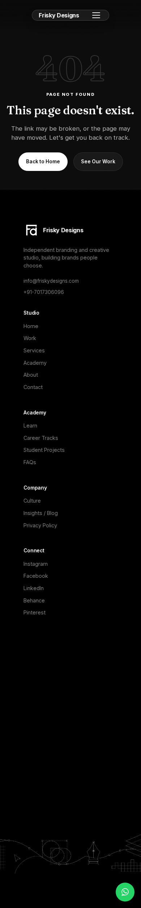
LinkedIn (34, 588)
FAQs (30, 462)
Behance (34, 600)
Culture (32, 501)
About (31, 375)
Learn (30, 425)
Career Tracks (41, 438)
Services (34, 350)
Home (31, 326)
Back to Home (43, 161)
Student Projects (44, 450)
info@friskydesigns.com (51, 281)
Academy (35, 363)
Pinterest (35, 612)
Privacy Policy (40, 525)
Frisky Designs (59, 15)
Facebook (36, 576)
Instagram (36, 564)
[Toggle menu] (96, 15)
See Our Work (98, 161)
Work (30, 338)
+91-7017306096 (44, 292)
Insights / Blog (41, 513)
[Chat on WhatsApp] (125, 892)
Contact (33, 387)
